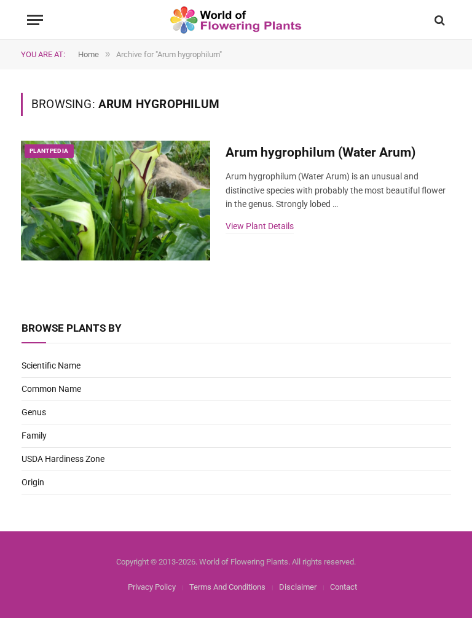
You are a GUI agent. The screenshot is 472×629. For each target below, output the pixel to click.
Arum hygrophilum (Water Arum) (320, 152)
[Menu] (35, 20)
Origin (33, 482)
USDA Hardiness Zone (63, 459)
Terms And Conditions (227, 587)
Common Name (51, 389)
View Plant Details (260, 226)
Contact (343, 587)
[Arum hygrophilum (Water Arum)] (115, 201)
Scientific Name (51, 365)
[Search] (438, 20)
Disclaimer (298, 587)
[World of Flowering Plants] (236, 20)
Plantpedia (49, 150)
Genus (34, 412)
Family (34, 435)
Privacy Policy (152, 587)
